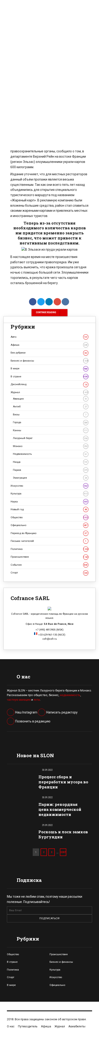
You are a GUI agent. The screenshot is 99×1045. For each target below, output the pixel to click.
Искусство (49, 485)
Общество (49, 517)
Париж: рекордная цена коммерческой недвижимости (59, 809)
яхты (37, 699)
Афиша (49, 344)
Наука (49, 501)
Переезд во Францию (49, 533)
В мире (49, 368)
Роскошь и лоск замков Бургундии (63, 834)
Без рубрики (49, 352)
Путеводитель (28, 1026)
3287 (63, 852)
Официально (49, 525)
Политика (49, 549)
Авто (49, 336)
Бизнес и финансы (49, 360)
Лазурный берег (50, 438)
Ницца (50, 462)
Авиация (50, 398)
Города (50, 422)
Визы (49, 414)
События (49, 564)
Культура (49, 493)
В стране (49, 376)
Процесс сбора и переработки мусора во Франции (63, 782)
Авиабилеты (76, 1026)
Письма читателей (48, 541)
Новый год (49, 509)
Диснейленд (49, 384)
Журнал (49, 392)
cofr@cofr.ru (49, 638)
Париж (50, 470)
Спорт (49, 572)
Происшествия (49, 556)
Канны (50, 430)
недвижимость (70, 695)
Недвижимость (50, 453)
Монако (50, 446)
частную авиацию (19, 699)
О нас (11, 1026)
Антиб (50, 406)
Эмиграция (50, 477)
